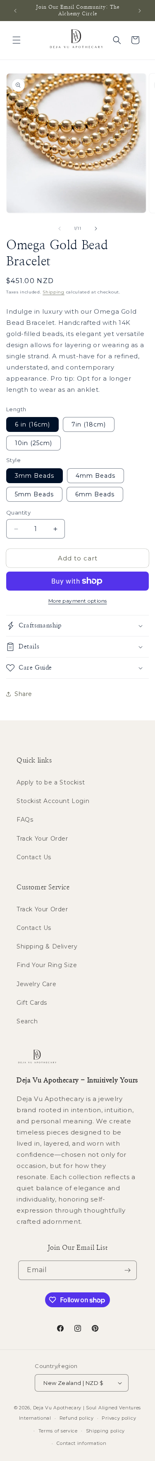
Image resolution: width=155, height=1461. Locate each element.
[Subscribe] (127, 1270)
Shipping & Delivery (47, 946)
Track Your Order (42, 838)
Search (27, 1021)
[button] (16, 40)
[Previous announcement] (15, 11)
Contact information (81, 1443)
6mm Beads (94, 494)
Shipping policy (105, 1431)
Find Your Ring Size (47, 965)
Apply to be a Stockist (51, 782)
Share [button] (23, 694)
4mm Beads (95, 475)
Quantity (18, 512)
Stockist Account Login (53, 801)
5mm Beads (34, 494)
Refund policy (77, 1418)
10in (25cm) (33, 443)
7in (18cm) (89, 424)
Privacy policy (119, 1418)
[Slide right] (96, 228)
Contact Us (34, 857)
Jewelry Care (36, 984)
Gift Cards (32, 1002)
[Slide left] (59, 228)
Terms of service (58, 1431)
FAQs (25, 819)
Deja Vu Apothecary (57, 1408)
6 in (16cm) (32, 424)
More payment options (77, 601)
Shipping (53, 292)
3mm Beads (34, 475)
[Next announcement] (140, 11)
